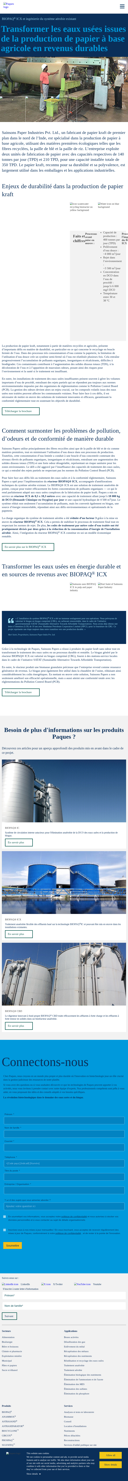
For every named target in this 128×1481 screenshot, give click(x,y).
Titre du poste (11, 1170)
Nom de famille (12, 1127)
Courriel (8, 1141)
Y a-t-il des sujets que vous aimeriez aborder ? (28, 1200)
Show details (32, 1474)
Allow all (110, 1455)
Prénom (8, 1114)
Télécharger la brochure (18, 411)
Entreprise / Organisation (17, 1184)
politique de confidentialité (74, 1216)
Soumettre (12, 1245)
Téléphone (10, 1157)
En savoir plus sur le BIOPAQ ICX (25, 546)
